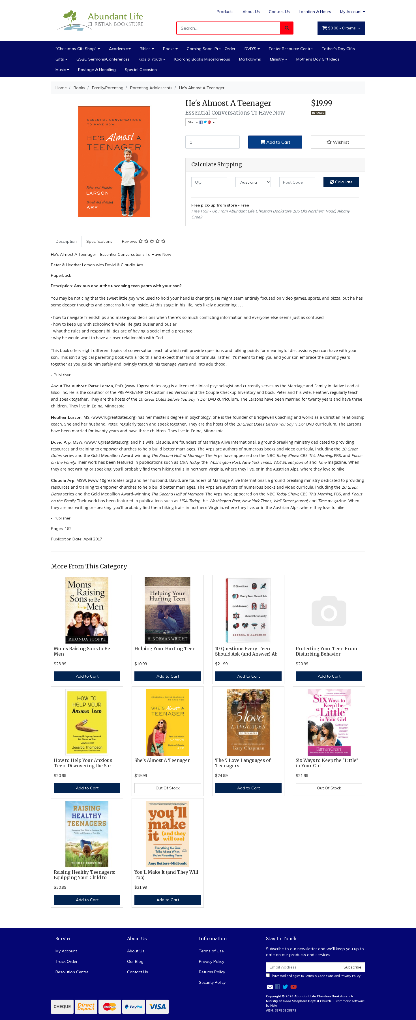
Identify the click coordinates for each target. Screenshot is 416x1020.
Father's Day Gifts (338, 48)
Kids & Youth (150, 59)
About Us (251, 11)
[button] (338, 142)
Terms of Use (211, 951)
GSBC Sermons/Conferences (103, 59)
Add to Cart (277, 142)
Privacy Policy (211, 961)
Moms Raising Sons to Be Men (82, 651)
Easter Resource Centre (291, 48)
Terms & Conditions (319, 976)
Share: (194, 122)
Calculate (343, 181)
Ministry (277, 59)
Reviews (130, 241)
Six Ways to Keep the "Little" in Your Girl (327, 763)
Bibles (145, 48)
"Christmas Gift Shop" (76, 48)
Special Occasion (141, 69)
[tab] (66, 241)
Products (225, 11)
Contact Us (279, 11)
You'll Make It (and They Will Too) (166, 874)
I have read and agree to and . (315, 976)
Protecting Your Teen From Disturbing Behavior (326, 651)
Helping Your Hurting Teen (165, 648)
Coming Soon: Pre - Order (211, 48)
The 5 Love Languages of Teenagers (243, 763)
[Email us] (270, 986)
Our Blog (135, 961)
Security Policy (212, 982)
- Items (342, 28)
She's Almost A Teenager (162, 760)
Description (66, 241)
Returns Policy (212, 971)
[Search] (286, 28)
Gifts (59, 59)
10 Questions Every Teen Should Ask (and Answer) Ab (246, 651)
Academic (118, 48)
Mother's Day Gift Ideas (318, 59)
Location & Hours (315, 11)
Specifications (99, 241)
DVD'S (250, 48)
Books (169, 48)
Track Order (66, 961)
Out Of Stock (168, 788)
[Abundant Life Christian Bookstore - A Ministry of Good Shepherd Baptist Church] (100, 20)
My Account (351, 11)
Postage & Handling (97, 69)
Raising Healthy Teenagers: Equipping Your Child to (84, 874)
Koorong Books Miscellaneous (202, 59)
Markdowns (250, 59)
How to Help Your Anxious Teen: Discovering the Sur (83, 763)
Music (60, 69)
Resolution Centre (72, 971)
